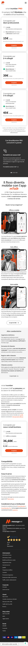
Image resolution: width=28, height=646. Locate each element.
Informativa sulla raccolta (9, 644)
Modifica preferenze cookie (8, 560)
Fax (6, 613)
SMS (8, 613)
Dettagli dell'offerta (17, 416)
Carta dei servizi (6, 565)
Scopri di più (13, 376)
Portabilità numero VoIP (10, 167)
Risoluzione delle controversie (9, 577)
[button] (11, 172)
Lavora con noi (5, 589)
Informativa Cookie (6, 557)
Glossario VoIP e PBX (7, 601)
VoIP (3, 613)
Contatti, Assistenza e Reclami (9, 599)
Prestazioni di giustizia (7, 575)
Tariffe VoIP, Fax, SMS (7, 604)
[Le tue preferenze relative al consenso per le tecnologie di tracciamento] (25, 643)
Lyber (3, 616)
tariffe (21, 415)
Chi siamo (4, 587)
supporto (15, 510)
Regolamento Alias (6, 562)
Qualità (4, 567)
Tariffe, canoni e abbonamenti (9, 580)
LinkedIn (4, 625)
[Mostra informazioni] (21, 32)
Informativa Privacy (6, 555)
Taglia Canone (5, 618)
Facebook (4, 628)
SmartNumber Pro (6, 508)
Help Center (10, 499)
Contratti (4, 572)
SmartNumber (21, 506)
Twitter (4, 630)
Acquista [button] (14, 45)
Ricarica (4, 606)
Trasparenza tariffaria (7, 570)
